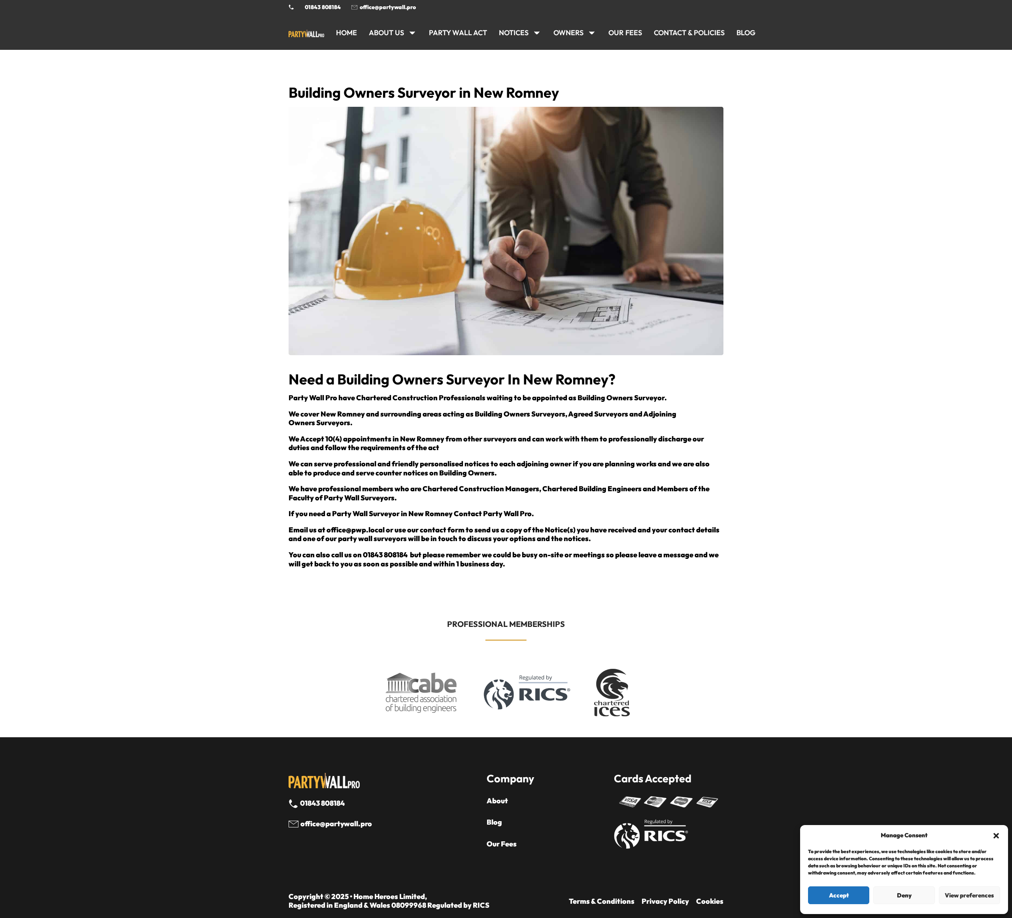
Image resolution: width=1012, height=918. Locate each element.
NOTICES (514, 32)
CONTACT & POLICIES (689, 32)
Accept (839, 895)
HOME (346, 32)
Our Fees (625, 32)
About (497, 801)
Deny (904, 895)
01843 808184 (323, 7)
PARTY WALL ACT (458, 32)
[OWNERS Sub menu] (592, 33)
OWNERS (568, 32)
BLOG (745, 32)
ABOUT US (386, 32)
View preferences (969, 895)
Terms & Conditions (601, 901)
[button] (996, 836)
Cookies (709, 901)
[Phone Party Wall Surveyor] (291, 7)
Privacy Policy (665, 901)
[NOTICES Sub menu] (537, 33)
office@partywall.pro (388, 7)
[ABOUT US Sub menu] (412, 33)
